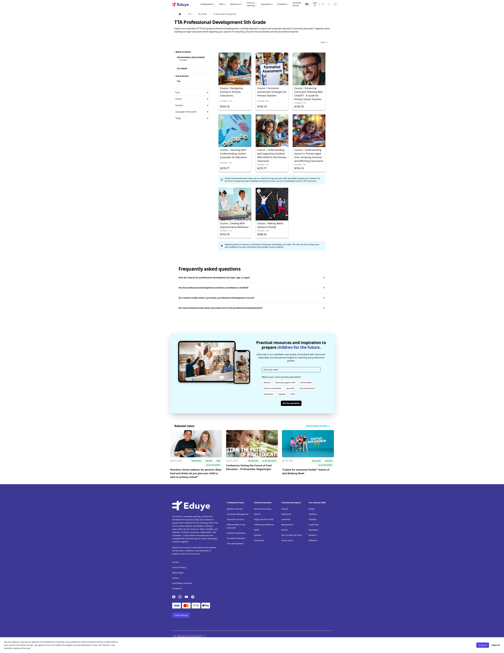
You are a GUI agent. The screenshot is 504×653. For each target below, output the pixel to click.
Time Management (235, 543)
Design (312, 509)
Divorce (284, 530)
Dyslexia (257, 535)
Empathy (312, 519)
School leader (306, 382)
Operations (268, 394)
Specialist (290, 388)
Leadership (314, 524)
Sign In (315, 4)
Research (313, 535)
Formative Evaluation (236, 538)
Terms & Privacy (179, 567)
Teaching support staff (285, 382)
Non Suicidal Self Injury (291, 535)
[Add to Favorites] (222, 56)
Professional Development (225, 14)
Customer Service (297, 4)
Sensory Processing (262, 509)
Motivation (313, 530)
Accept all (482, 645)
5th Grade (202, 14)
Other (292, 394)
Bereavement (287, 524)
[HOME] (180, 14)
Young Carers (287, 540)
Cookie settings (181, 615)
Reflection (313, 540)
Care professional (307, 388)
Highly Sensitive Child (263, 519)
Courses (184, 60)
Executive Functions (235, 519)
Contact (175, 562)
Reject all (496, 645)
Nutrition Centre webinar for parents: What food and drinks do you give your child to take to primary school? (196, 473)
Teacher (267, 382)
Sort (323, 42)
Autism (257, 514)
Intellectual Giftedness (264, 524)
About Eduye (177, 572)
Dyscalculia (259, 540)
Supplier (282, 394)
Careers (175, 578)
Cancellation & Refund (182, 583)
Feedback (313, 514)
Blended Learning (235, 509)
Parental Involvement (236, 533)
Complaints (177, 588)
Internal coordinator (272, 388)
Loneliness (286, 519)
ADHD (256, 530)
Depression (286, 514)
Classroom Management (237, 514)
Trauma (284, 509)
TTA (189, 14)
